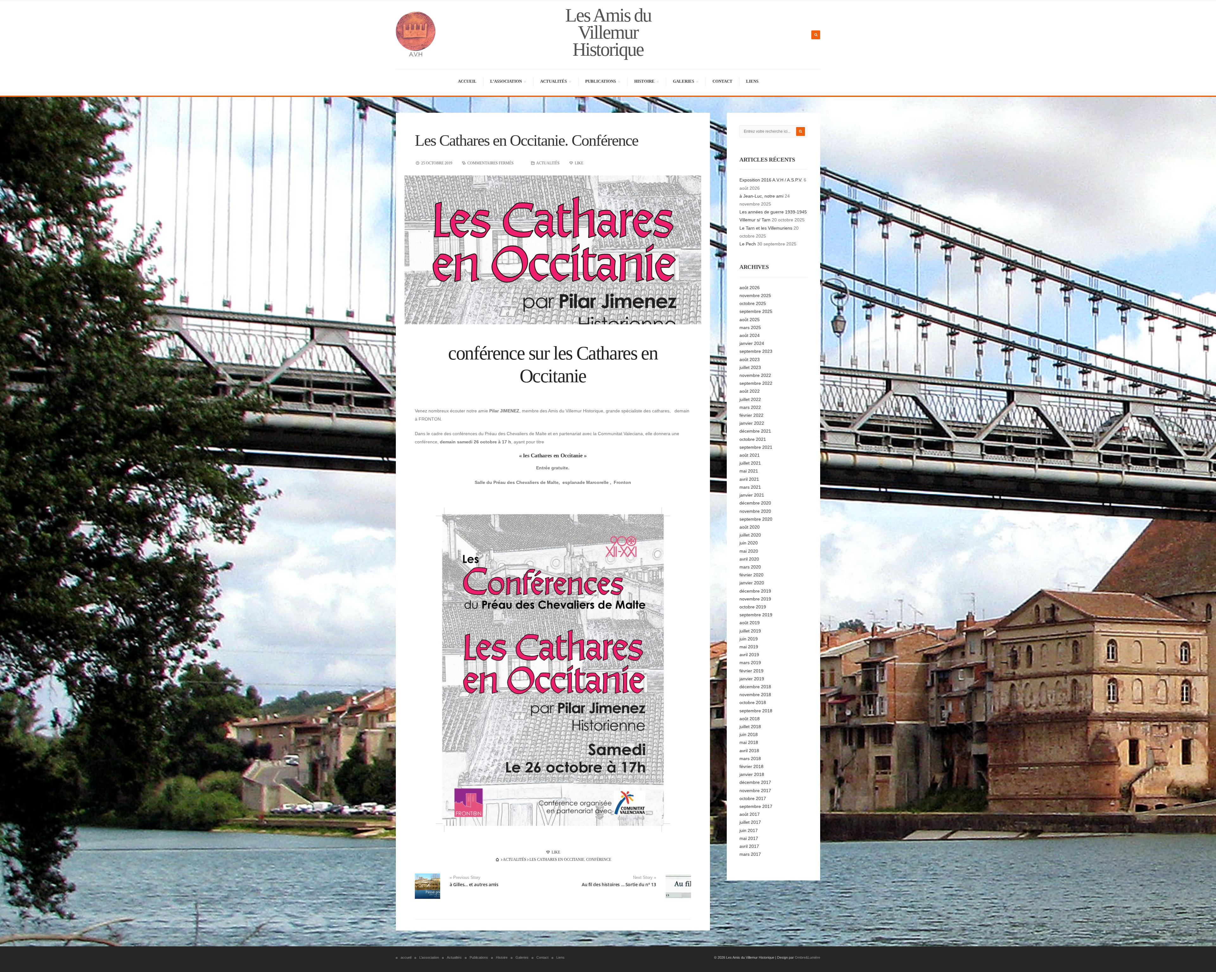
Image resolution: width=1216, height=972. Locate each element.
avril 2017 (749, 846)
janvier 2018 (751, 774)
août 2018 (749, 718)
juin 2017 (748, 830)
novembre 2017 (755, 790)
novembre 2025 (755, 295)
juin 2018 (748, 734)
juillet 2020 (750, 534)
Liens (752, 81)
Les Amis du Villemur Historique (608, 32)
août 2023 (749, 359)
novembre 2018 (755, 694)
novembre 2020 (755, 511)
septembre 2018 (755, 710)
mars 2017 (750, 854)
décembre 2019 (755, 591)
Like (555, 852)
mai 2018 (748, 742)
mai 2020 (748, 551)
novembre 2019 (755, 598)
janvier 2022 (751, 423)
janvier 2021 (751, 495)
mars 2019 (750, 662)
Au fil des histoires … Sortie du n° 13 (619, 884)
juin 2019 (748, 638)
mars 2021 (750, 487)
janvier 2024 (751, 343)
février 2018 (751, 766)
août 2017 (749, 814)
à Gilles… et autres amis (474, 884)
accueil (467, 81)
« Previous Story (465, 877)
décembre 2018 (755, 686)
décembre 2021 (755, 431)
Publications (600, 82)
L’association (506, 82)
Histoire (644, 82)
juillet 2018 (750, 726)
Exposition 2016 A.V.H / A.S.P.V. (770, 179)
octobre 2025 (752, 303)
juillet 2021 (750, 463)
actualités (548, 163)
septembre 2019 (755, 614)
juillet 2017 (750, 822)
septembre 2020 (755, 519)
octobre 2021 (752, 439)
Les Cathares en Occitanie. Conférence (526, 140)
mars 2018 (750, 758)
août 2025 (749, 319)
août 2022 (749, 391)
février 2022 (751, 415)
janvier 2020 (751, 582)
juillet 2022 (750, 399)
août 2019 (749, 622)
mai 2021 (748, 470)
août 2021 (749, 455)
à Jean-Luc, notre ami (761, 196)
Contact (722, 81)
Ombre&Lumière (807, 957)
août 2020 (749, 527)
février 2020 (751, 574)
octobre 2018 (752, 702)
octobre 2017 (752, 798)
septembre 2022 (755, 383)
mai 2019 (748, 646)
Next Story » (644, 877)
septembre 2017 (755, 806)
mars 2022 (750, 407)
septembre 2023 (755, 351)
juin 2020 (748, 542)
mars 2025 (750, 327)
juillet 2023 (750, 367)
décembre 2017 (755, 782)
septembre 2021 (755, 447)
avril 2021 (749, 479)
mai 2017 (748, 838)
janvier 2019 (751, 678)
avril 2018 (749, 750)
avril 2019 (749, 654)
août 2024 (749, 335)
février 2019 (751, 670)
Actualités (553, 82)
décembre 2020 (755, 502)
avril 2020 (749, 559)
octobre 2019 (752, 606)
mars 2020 (750, 566)
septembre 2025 (755, 311)
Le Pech (747, 243)
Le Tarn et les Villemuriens (765, 228)
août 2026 (749, 287)
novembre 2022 (755, 375)
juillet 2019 (750, 630)
